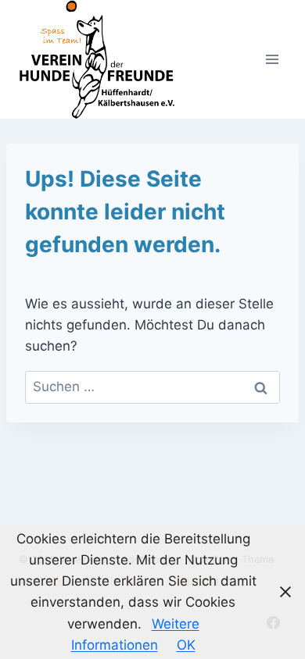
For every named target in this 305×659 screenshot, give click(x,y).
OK (186, 645)
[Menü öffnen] (271, 59)
